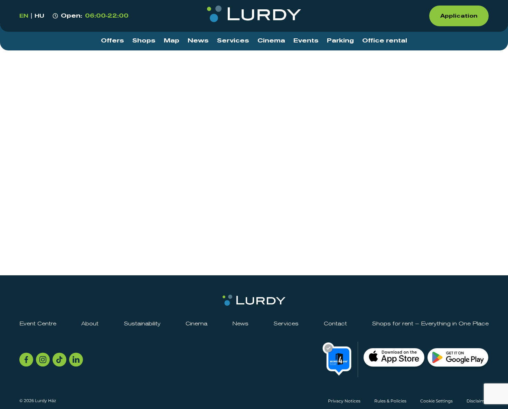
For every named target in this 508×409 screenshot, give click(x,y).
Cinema (271, 41)
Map (171, 41)
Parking (340, 41)
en (23, 16)
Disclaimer (478, 400)
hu (39, 16)
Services (233, 41)
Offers (112, 41)
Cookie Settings (436, 400)
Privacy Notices (344, 400)
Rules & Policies (390, 400)
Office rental (384, 41)
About (89, 323)
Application (459, 16)
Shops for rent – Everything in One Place (430, 323)
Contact (335, 323)
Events (306, 41)
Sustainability (142, 323)
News (198, 41)
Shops (144, 41)
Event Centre (37, 323)
